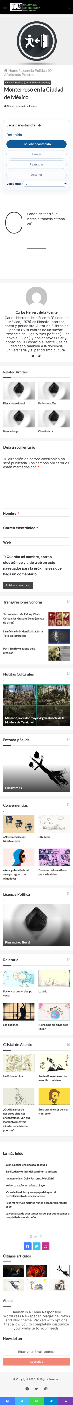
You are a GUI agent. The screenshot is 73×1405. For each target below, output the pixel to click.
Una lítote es (13, 788)
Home (12, 71)
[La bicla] (54, 978)
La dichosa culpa (13, 1076)
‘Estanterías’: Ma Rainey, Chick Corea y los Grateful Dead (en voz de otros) (23, 618)
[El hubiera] (54, 824)
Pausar (36, 154)
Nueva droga (10, 431)
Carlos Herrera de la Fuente (22, 106)
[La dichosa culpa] (18, 1063)
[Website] (33, 356)
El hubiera (44, 836)
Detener (36, 174)
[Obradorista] (54, 418)
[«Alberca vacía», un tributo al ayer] (18, 824)
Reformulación (47, 403)
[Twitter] (36, 1236)
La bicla (43, 991)
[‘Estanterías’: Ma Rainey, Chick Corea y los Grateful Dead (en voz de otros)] (59, 619)
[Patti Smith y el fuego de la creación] (59, 653)
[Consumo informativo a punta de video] (54, 857)
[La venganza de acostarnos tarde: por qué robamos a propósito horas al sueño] (13, 1271)
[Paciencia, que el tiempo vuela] (18, 978)
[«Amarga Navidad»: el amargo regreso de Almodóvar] (18, 857)
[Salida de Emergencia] (25, 7)
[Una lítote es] (59, 1271)
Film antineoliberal (14, 403)
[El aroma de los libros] (36, 1285)
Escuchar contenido (36, 144)
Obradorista (45, 431)
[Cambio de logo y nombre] (13, 1285)
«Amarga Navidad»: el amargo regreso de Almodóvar (16, 874)
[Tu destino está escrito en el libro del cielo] (54, 1063)
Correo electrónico (20, 528)
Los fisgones (10, 1024)
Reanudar (36, 164)
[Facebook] (32, 1236)
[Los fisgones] (18, 1012)
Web (7, 542)
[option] (36, 705)
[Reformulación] (54, 390)
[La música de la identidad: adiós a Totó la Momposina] (59, 636)
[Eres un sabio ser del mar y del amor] (54, 1096)
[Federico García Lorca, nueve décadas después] (59, 1285)
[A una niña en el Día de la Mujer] (54, 1012)
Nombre (11, 513)
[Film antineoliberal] (19, 390)
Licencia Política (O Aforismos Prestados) (28, 73)
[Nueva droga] (19, 418)
